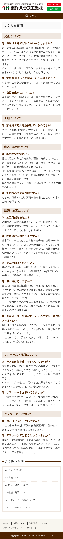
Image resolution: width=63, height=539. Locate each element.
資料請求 (54, 9)
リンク (44, 523)
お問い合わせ (54, 4)
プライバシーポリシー (12, 528)
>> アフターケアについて (18, 507)
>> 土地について (13, 477)
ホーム (6, 523)
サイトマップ (32, 528)
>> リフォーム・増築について (20, 500)
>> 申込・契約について (17, 485)
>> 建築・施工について (17, 492)
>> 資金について (13, 470)
